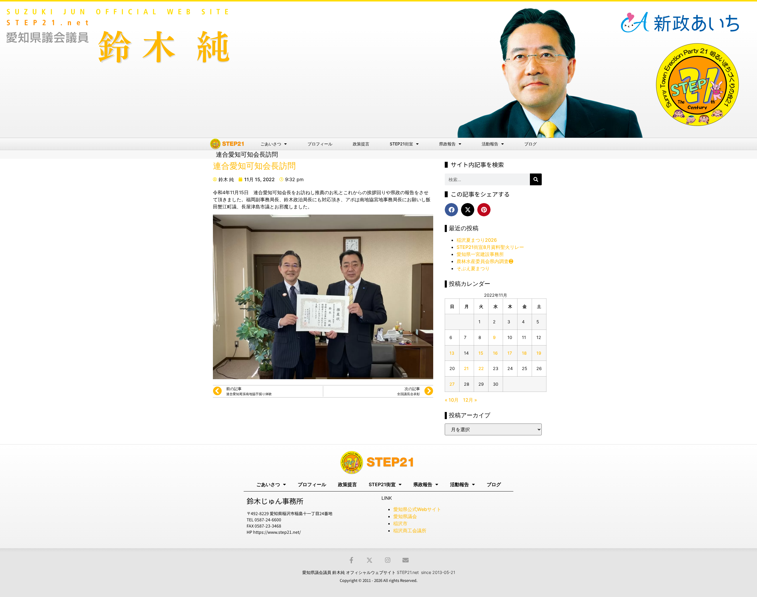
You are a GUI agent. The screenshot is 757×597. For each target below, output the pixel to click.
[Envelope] (405, 560)
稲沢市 (400, 523)
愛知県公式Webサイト (417, 509)
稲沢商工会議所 (409, 530)
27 (451, 384)
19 (538, 353)
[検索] (536, 179)
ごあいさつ (271, 143)
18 (524, 353)
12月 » (470, 400)
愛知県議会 (405, 516)
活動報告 (490, 143)
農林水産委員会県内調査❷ (485, 261)
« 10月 (452, 400)
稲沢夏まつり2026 (477, 240)
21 (466, 368)
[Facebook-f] (351, 560)
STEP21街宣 (401, 143)
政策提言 (361, 143)
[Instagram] (387, 560)
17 (509, 353)
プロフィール (320, 143)
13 (451, 353)
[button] (451, 209)
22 (481, 368)
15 (480, 353)
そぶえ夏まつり (473, 268)
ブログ (530, 143)
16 (495, 353)
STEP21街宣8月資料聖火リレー (490, 247)
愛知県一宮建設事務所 (480, 254)
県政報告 (447, 143)
